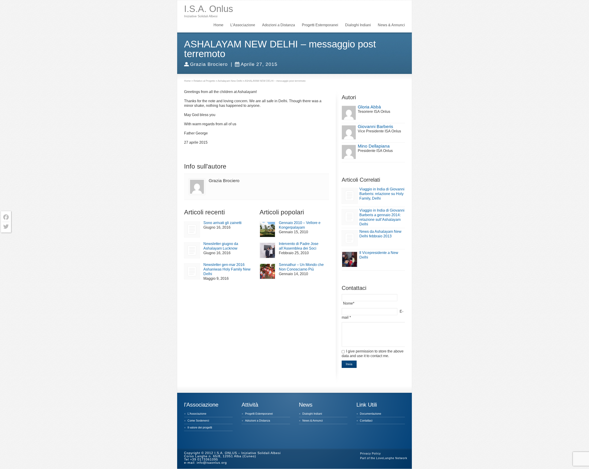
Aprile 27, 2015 (259, 64)
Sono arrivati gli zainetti (222, 223)
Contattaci (366, 420)
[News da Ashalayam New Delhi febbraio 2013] (350, 238)
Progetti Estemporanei (320, 25)
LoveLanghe (385, 458)
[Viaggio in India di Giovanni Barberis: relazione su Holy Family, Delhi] (350, 196)
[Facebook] (6, 217)
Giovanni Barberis (375, 126)
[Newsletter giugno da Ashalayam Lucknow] (192, 250)
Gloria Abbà (369, 107)
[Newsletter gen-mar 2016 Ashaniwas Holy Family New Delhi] (192, 271)
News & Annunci (391, 25)
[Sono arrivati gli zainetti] (192, 229)
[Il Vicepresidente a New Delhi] (350, 259)
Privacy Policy (370, 453)
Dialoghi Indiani (358, 25)
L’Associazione (242, 25)
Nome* (348, 303)
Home (218, 25)
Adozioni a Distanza (278, 25)
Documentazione (370, 413)
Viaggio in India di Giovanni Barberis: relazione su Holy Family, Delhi (381, 193)
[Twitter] (6, 226)
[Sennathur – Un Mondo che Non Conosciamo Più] (267, 271)
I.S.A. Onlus (208, 9)
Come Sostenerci (198, 420)
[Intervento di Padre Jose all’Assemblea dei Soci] (267, 250)
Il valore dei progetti (200, 427)
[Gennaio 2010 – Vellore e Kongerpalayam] (267, 229)
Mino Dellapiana (374, 146)
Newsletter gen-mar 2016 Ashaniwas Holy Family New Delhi (227, 269)
